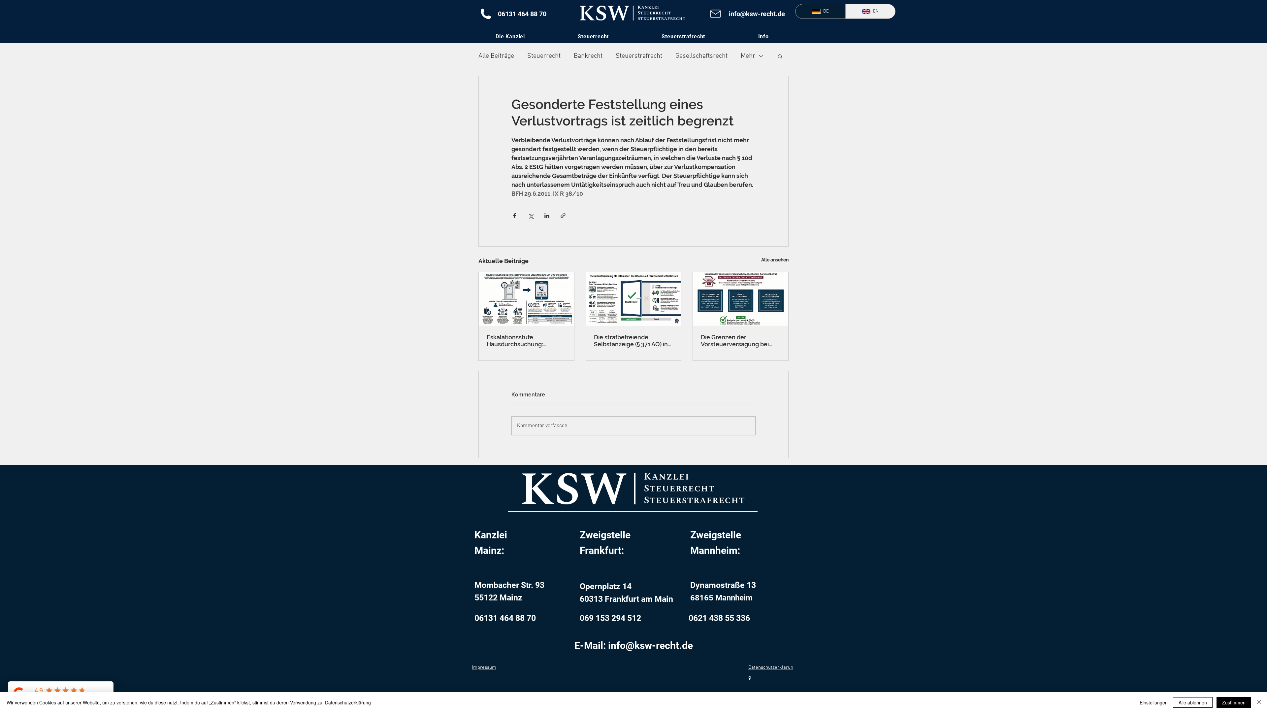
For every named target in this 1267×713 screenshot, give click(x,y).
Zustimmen (1234, 702)
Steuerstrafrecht (639, 56)
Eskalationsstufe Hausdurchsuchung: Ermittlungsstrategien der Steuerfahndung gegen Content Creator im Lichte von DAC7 (523, 341)
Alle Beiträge (496, 56)
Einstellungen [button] (1154, 702)
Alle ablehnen (1193, 702)
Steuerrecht (544, 56)
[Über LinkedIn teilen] (547, 216)
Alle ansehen (775, 259)
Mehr (748, 56)
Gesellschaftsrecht (701, 56)
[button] (763, 36)
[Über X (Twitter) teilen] (531, 216)
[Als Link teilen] (563, 216)
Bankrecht (588, 56)
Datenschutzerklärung (348, 702)
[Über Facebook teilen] (514, 216)
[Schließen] (1259, 702)
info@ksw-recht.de (757, 14)
